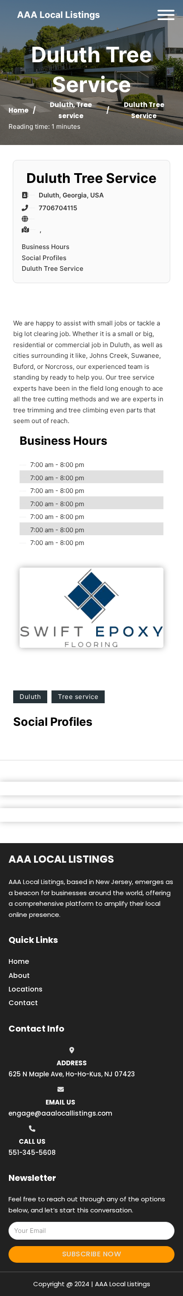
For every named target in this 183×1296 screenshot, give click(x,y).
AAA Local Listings (58, 14)
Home (19, 110)
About (19, 975)
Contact (23, 1003)
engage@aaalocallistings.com (60, 1113)
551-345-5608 (32, 1152)
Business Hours (45, 247)
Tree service (78, 697)
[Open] (165, 15)
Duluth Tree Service (52, 268)
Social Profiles (44, 258)
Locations (26, 989)
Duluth (61, 104)
